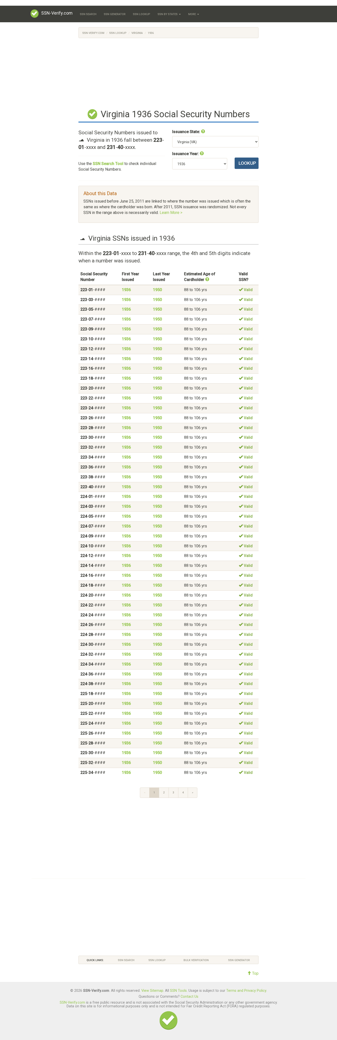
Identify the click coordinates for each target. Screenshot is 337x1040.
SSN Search (88, 14)
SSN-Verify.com (57, 13)
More (192, 14)
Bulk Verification (196, 960)
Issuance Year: (186, 153)
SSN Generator (115, 14)
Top (255, 973)
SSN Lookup (141, 14)
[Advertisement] (168, 72)
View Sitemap (152, 991)
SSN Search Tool (108, 163)
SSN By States (168, 14)
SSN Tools (178, 991)
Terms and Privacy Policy (246, 991)
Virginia (137, 33)
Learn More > (171, 212)
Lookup (247, 163)
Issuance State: (186, 131)
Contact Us (189, 996)
